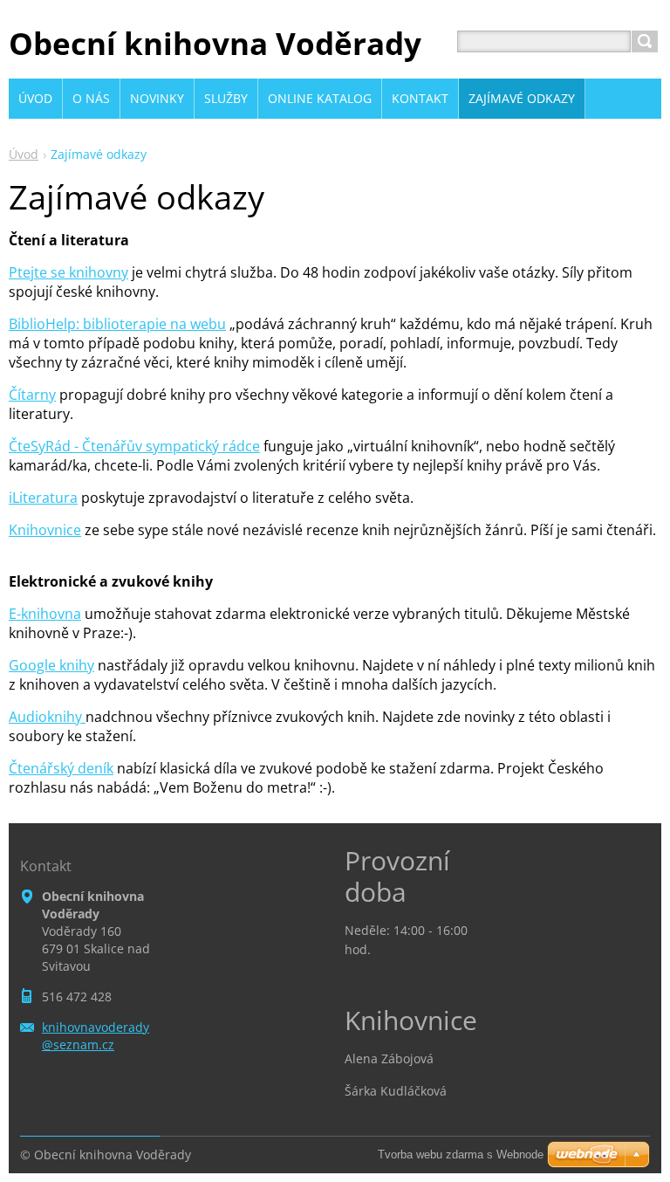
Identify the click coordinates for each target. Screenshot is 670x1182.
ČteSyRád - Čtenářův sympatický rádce (134, 446)
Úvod (23, 154)
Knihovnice (45, 529)
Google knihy (51, 665)
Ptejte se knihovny (68, 272)
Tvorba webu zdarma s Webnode (461, 1154)
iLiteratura (43, 497)
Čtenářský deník (61, 768)
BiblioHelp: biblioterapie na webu (117, 323)
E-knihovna (45, 613)
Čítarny (32, 394)
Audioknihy (47, 716)
